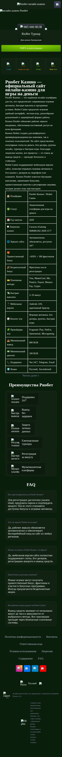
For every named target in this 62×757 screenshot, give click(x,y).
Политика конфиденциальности (23, 636)
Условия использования (22, 651)
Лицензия (47, 651)
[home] (31, 5)
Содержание (26, 658)
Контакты (51, 636)
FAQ (40, 658)
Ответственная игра (31, 644)
